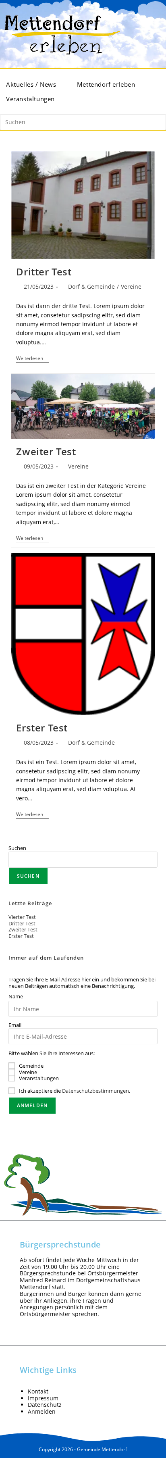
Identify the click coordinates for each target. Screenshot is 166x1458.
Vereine (131, 286)
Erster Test (42, 727)
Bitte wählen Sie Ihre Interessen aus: (51, 1053)
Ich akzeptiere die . (74, 1090)
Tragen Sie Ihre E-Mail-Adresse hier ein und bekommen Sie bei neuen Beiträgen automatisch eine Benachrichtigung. (82, 983)
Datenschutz (45, 1404)
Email (14, 1025)
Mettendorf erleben (107, 84)
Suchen (17, 848)
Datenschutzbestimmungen (95, 1090)
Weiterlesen (32, 359)
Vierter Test (22, 917)
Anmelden (42, 1411)
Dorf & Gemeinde (91, 286)
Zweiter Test (46, 451)
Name (15, 997)
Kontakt (38, 1391)
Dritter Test (43, 271)
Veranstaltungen (31, 99)
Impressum (43, 1398)
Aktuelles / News (32, 84)
